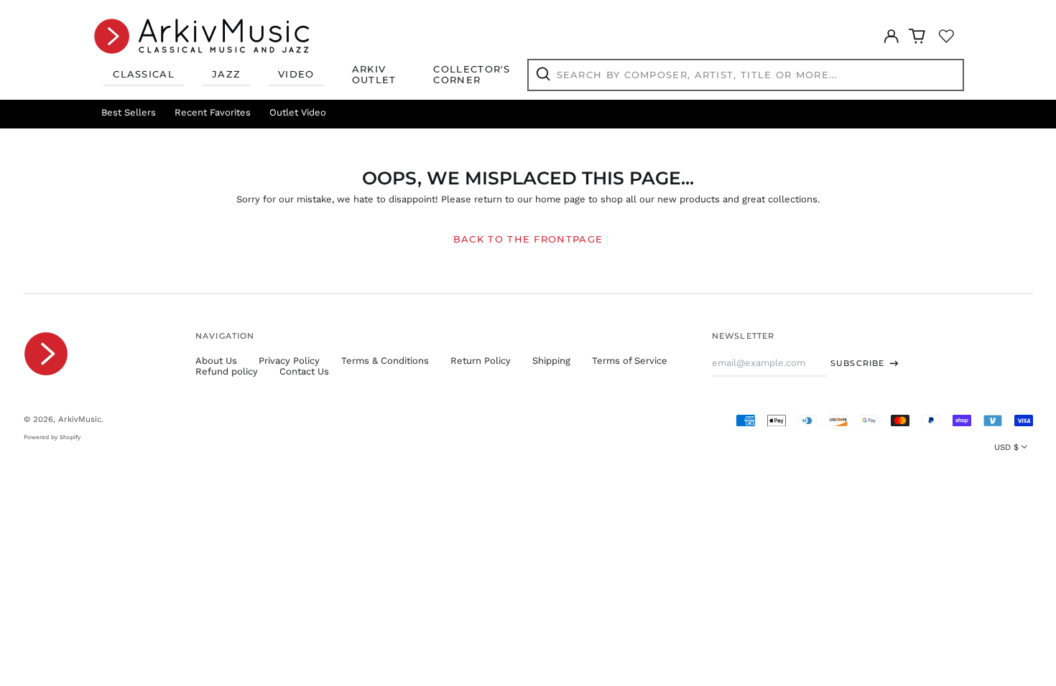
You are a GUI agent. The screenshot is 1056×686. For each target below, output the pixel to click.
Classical (144, 74)
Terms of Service (629, 360)
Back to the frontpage (528, 239)
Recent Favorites (213, 112)
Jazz (226, 74)
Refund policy (226, 371)
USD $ (1006, 447)
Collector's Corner (471, 74)
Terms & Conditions (385, 360)
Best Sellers (128, 112)
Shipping (551, 360)
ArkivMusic (79, 419)
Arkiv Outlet (374, 74)
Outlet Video (297, 112)
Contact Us (304, 371)
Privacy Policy (289, 360)
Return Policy (480, 360)
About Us (216, 360)
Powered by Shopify (52, 437)
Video (296, 74)
